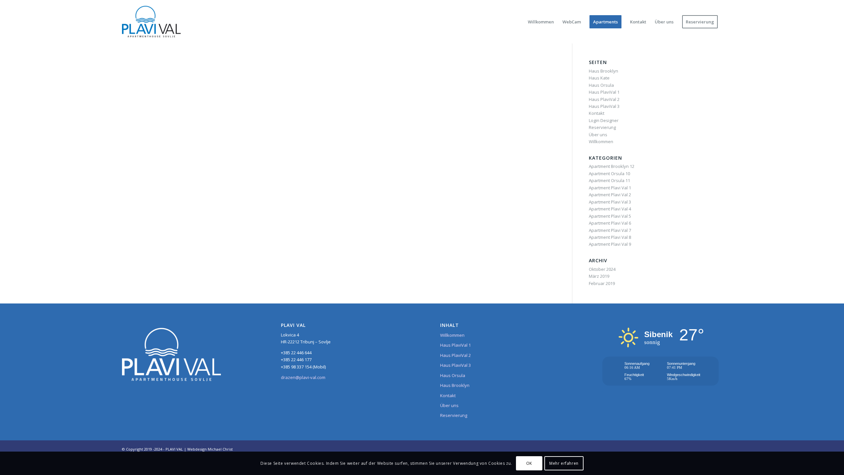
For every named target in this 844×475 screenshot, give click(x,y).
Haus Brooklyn (603, 71)
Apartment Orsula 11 (609, 180)
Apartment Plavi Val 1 (610, 188)
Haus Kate (599, 78)
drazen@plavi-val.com (303, 377)
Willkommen (601, 141)
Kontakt (596, 113)
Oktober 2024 (602, 269)
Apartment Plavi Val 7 (610, 230)
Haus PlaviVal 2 (604, 99)
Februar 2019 (602, 283)
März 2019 (599, 276)
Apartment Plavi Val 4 (610, 209)
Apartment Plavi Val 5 (610, 216)
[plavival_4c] (151, 21)
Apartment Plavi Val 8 (610, 237)
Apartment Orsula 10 (609, 173)
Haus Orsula (601, 85)
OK (529, 463)
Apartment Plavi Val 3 (610, 202)
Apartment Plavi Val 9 (610, 244)
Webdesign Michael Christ (210, 449)
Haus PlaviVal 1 (604, 92)
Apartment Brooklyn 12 (611, 166)
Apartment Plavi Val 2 (610, 195)
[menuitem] (541, 21)
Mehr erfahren (564, 463)
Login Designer (603, 120)
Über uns (598, 135)
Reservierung (602, 127)
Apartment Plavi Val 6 (610, 223)
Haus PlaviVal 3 (604, 106)
